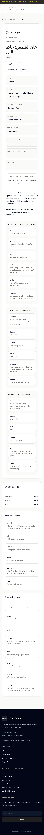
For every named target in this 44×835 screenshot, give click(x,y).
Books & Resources (8, 758)
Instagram (13, 740)
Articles (4, 751)
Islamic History (7, 784)
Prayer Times (6, 762)
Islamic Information (8, 773)
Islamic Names (13, 19)
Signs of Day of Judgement (11, 787)
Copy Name (11, 64)
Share (24, 70)
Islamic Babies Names (9, 791)
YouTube (21, 740)
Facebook (5, 740)
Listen (23, 64)
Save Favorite (12, 70)
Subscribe (22, 819)
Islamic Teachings (8, 776)
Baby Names (6, 780)
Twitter (27, 740)
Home (4, 19)
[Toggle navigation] (39, 8)
